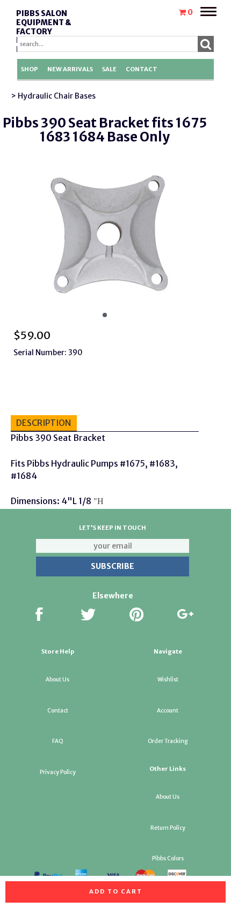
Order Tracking (167, 741)
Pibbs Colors (168, 858)
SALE (109, 69)
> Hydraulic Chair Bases (53, 96)
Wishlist (167, 679)
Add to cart (115, 891)
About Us (57, 679)
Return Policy (167, 827)
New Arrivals (70, 69)
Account (167, 710)
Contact (141, 69)
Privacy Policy (58, 772)
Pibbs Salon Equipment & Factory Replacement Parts (45, 31)
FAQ (57, 741)
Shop (29, 69)
